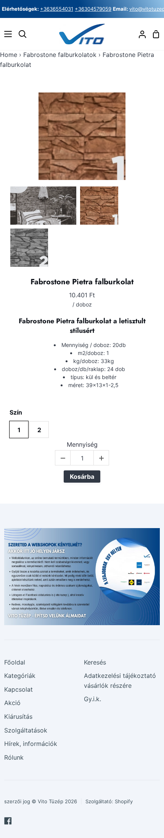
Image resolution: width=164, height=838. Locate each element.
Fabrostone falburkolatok (59, 54)
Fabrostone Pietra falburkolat (82, 282)
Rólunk (14, 757)
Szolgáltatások (25, 730)
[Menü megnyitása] (6, 34)
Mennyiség (82, 444)
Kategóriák (19, 675)
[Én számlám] (139, 34)
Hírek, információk (30, 743)
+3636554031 (56, 9)
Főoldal (14, 662)
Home (8, 54)
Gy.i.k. (92, 699)
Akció (12, 703)
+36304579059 (93, 9)
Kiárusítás (18, 716)
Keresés (95, 662)
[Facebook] (8, 821)
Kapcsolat (18, 689)
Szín (16, 412)
